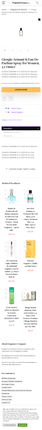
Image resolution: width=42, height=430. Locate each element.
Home (4, 10)
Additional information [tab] (11, 132)
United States (16, 108)
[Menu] (3, 3)
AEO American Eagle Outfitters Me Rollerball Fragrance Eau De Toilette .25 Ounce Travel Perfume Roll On (12, 269)
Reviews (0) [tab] (7, 136)
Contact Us (6, 402)
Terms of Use (7, 399)
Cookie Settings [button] (9, 425)
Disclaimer (5, 393)
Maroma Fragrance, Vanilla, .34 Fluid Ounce (30, 263)
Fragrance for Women (18, 10)
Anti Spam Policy (8, 384)
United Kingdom (17, 112)
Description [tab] (7, 128)
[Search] (37, 3)
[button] (39, 19)
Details (37, 83)
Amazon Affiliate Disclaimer (12, 381)
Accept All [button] (22, 425)
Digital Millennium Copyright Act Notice (17, 390)
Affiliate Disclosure (9, 378)
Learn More (21, 90)
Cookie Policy (7, 387)
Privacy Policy (7, 396)
